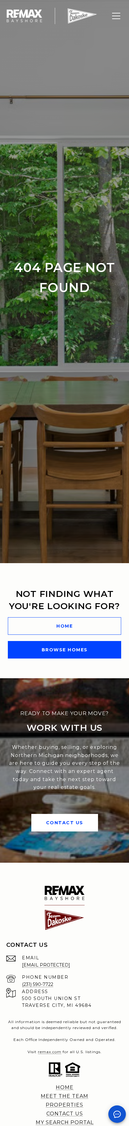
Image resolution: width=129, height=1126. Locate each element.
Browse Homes (65, 650)
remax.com (49, 1051)
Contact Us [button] (64, 823)
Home (64, 626)
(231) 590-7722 (37, 984)
